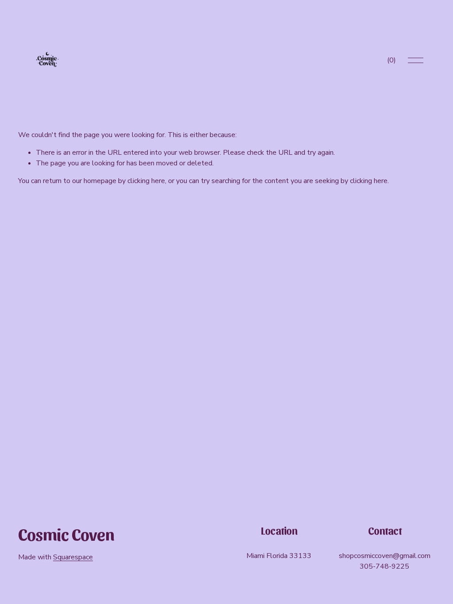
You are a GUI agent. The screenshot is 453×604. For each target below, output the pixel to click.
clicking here (146, 181)
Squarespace (73, 557)
